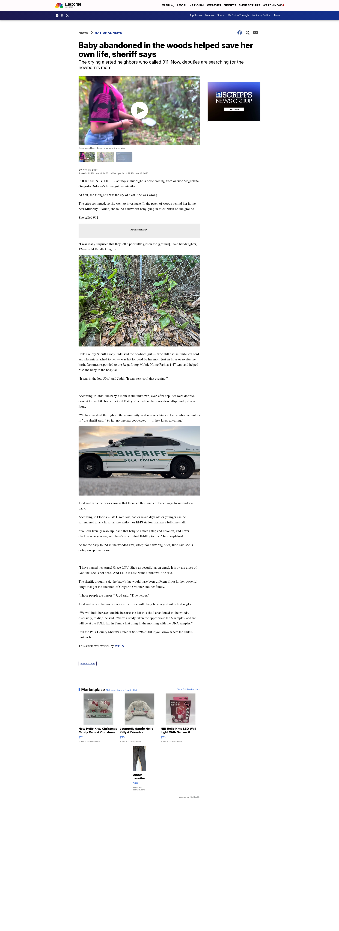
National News (108, 32)
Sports (230, 5)
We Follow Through (238, 15)
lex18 (58, 15)
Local (182, 5)
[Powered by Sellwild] (195, 797)
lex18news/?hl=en (63, 15)
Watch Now (272, 5)
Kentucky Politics (261, 15)
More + (278, 15)
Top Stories (196, 15)
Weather (214, 5)
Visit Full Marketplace (188, 689)
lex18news (68, 15)
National (196, 5)
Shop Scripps (249, 5)
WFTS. (120, 646)
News (83, 32)
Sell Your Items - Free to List (121, 690)
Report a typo (88, 663)
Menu (166, 5)
